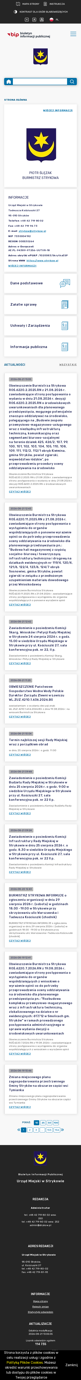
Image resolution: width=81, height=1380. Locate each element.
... (42, 1130)
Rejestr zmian (40, 1306)
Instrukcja (57, 3)
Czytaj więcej (20, 491)
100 (56, 1122)
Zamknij (71, 1365)
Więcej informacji (22, 265)
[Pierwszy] (19, 1129)
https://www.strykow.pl (42, 260)
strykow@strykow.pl (32, 231)
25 (43, 1122)
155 (49, 1130)
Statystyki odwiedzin (40, 1312)
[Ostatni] (62, 1129)
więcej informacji (58, 110)
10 (36, 1122)
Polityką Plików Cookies (25, 1363)
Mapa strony (30, 3)
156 (57, 1130)
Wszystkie (68, 364)
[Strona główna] (9, 81)
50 (49, 1122)
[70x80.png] (40, 57)
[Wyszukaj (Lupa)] (71, 81)
